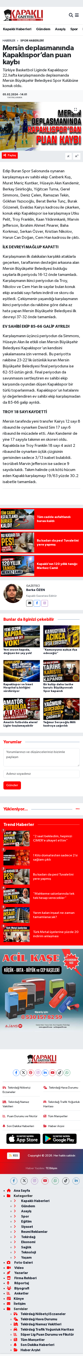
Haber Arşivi (56, 1126)
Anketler (21, 1293)
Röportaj (21, 1283)
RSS (15, 1155)
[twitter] (24, 1180)
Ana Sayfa (22, 1190)
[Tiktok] (59, 1072)
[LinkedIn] (45, 1072)
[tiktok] (65, 1180)
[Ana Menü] (77, 15)
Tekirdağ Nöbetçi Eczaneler (17, 1090)
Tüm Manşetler (58, 1116)
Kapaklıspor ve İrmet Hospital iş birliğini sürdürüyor (18, 688)
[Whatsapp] (67, 1072)
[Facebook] (37, 603)
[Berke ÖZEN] (13, 593)
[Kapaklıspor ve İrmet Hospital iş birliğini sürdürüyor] (21, 671)
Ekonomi (28, 1242)
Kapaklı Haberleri (17, 29)
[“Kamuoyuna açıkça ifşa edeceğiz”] (61, 636)
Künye (19, 1298)
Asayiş (60, 29)
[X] (23, 1072)
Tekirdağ (28, 1237)
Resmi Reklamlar (34, 1231)
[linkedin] (76, 1180)
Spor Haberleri (32, 40)
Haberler (9, 40)
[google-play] (60, 1139)
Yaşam (26, 1257)
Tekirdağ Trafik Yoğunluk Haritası (61, 1104)
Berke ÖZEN (35, 590)
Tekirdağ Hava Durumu (63, 1087)
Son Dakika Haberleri (20, 1126)
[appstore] (24, 1139)
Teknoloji (28, 1252)
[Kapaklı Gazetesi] (23, 15)
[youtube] (45, 1180)
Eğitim (26, 1221)
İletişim (20, 1303)
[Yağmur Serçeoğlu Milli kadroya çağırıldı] (61, 709)
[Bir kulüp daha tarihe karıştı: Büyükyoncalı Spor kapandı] (61, 671)
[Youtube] (52, 1072)
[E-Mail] (29, 603)
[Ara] (71, 15)
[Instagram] (44, 603)
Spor (74, 29)
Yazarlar (21, 1273)
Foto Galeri (23, 1262)
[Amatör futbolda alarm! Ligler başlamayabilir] (21, 709)
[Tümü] (78, 809)
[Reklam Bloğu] (41, 990)
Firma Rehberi (25, 1278)
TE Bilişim (51, 1168)
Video (19, 1268)
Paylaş (12, 155)
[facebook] (13, 1180)
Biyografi (21, 1288)
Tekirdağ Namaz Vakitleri (16, 1104)
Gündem (43, 29)
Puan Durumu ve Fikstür (22, 1116)
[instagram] (34, 1180)
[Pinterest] (30, 1072)
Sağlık (26, 1247)
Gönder (12, 785)
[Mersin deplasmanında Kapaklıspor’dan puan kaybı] (41, 126)
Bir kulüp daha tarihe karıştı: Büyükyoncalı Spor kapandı (58, 688)
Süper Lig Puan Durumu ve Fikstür (47, 1334)
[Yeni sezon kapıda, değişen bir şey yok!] (21, 636)
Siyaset (27, 1226)
